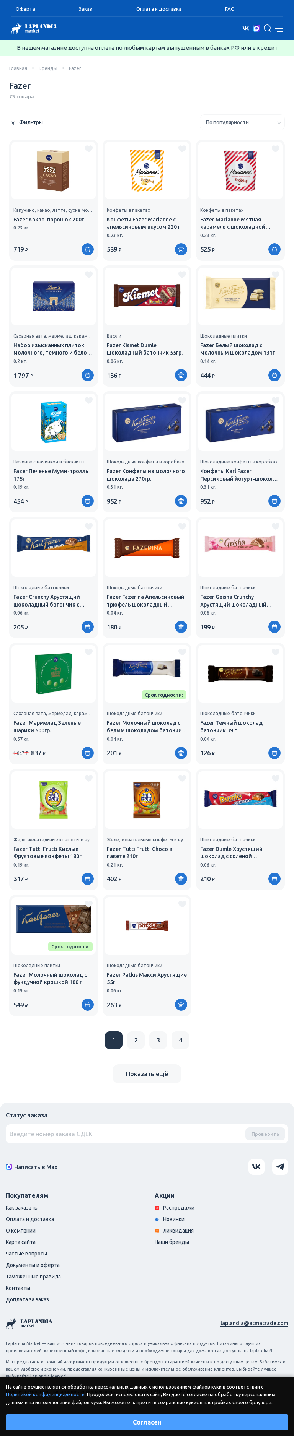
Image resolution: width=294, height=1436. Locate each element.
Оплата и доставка (158, 8)
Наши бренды (172, 1242)
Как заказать (22, 1208)
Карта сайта (21, 1242)
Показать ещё (147, 1073)
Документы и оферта (33, 1265)
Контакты (18, 1288)
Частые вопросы (26, 1254)
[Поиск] (267, 28)
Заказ (85, 8)
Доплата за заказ (27, 1299)
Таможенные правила (33, 1276)
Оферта (25, 8)
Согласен (147, 1422)
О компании (21, 1231)
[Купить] (88, 249)
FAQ (230, 8)
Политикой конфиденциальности (45, 1394)
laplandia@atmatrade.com (254, 1323)
